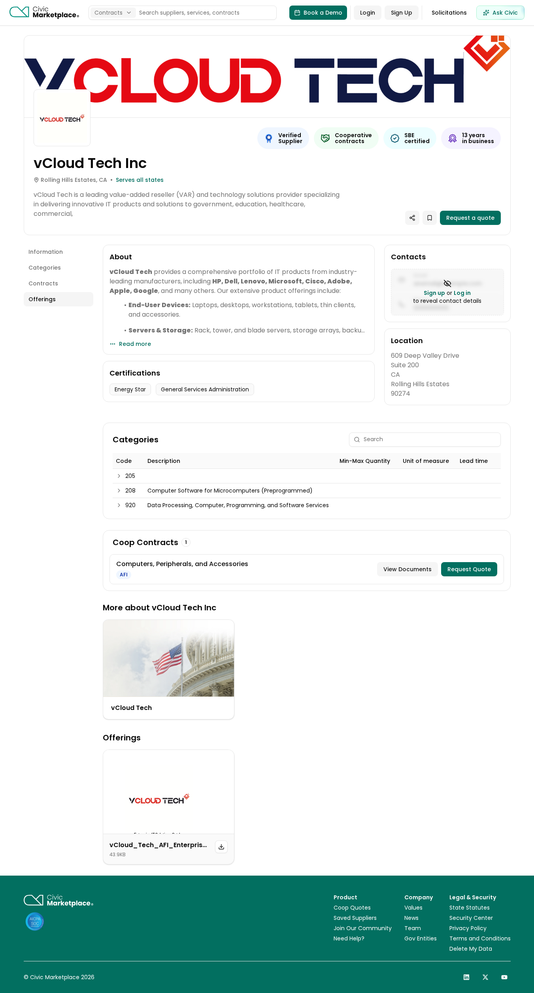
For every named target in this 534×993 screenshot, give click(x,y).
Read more (135, 344)
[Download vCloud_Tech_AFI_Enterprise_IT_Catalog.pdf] (221, 846)
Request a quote (470, 218)
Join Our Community (363, 928)
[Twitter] (485, 977)
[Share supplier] (412, 218)
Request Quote (469, 569)
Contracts (43, 283)
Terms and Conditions (480, 938)
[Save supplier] (430, 218)
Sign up (434, 293)
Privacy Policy (468, 928)
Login (367, 13)
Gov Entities (420, 938)
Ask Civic (505, 13)
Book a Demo (323, 13)
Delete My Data (470, 948)
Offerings (42, 299)
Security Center (471, 918)
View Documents (407, 569)
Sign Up (401, 13)
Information (45, 252)
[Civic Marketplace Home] (44, 12)
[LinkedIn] (466, 977)
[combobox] (113, 13)
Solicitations (449, 13)
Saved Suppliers (355, 918)
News (411, 918)
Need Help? (349, 938)
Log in (462, 293)
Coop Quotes (352, 907)
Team (412, 928)
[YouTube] (504, 977)
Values (413, 907)
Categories (44, 268)
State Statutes (469, 907)
